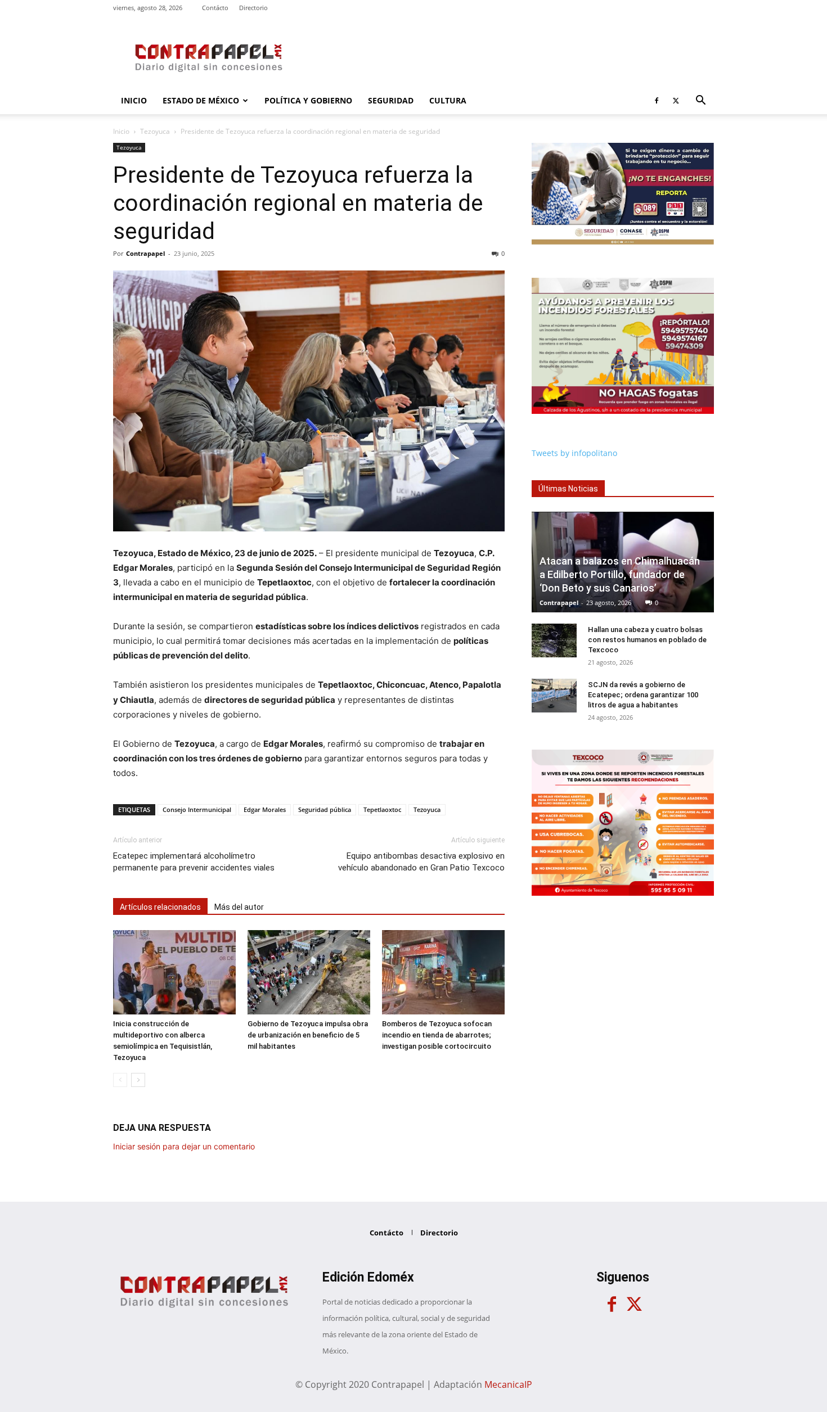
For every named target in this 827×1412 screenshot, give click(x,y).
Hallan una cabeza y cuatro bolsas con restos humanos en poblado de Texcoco (647, 639)
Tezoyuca (155, 131)
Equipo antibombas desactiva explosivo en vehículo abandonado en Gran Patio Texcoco (421, 862)
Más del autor (239, 907)
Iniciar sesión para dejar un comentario (184, 1146)
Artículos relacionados (160, 907)
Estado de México (201, 100)
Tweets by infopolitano (574, 453)
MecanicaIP (508, 1384)
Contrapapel (145, 253)
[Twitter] (675, 100)
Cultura (447, 100)
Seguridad (391, 100)
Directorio (253, 7)
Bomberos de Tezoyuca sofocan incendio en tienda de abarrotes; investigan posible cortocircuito (437, 1034)
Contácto (215, 7)
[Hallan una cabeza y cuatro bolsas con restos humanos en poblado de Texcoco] (554, 640)
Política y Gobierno (308, 100)
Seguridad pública (324, 809)
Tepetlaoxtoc (382, 809)
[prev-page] (120, 1080)
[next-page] (138, 1080)
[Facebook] (656, 100)
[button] (700, 101)
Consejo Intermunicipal (197, 809)
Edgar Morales (265, 809)
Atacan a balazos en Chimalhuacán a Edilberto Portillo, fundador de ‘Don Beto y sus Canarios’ (620, 574)
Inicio (134, 100)
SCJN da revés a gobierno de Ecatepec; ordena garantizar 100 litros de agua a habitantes (643, 694)
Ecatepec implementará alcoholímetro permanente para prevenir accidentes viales (194, 862)
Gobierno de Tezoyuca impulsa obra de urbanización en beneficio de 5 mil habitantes (308, 1034)
